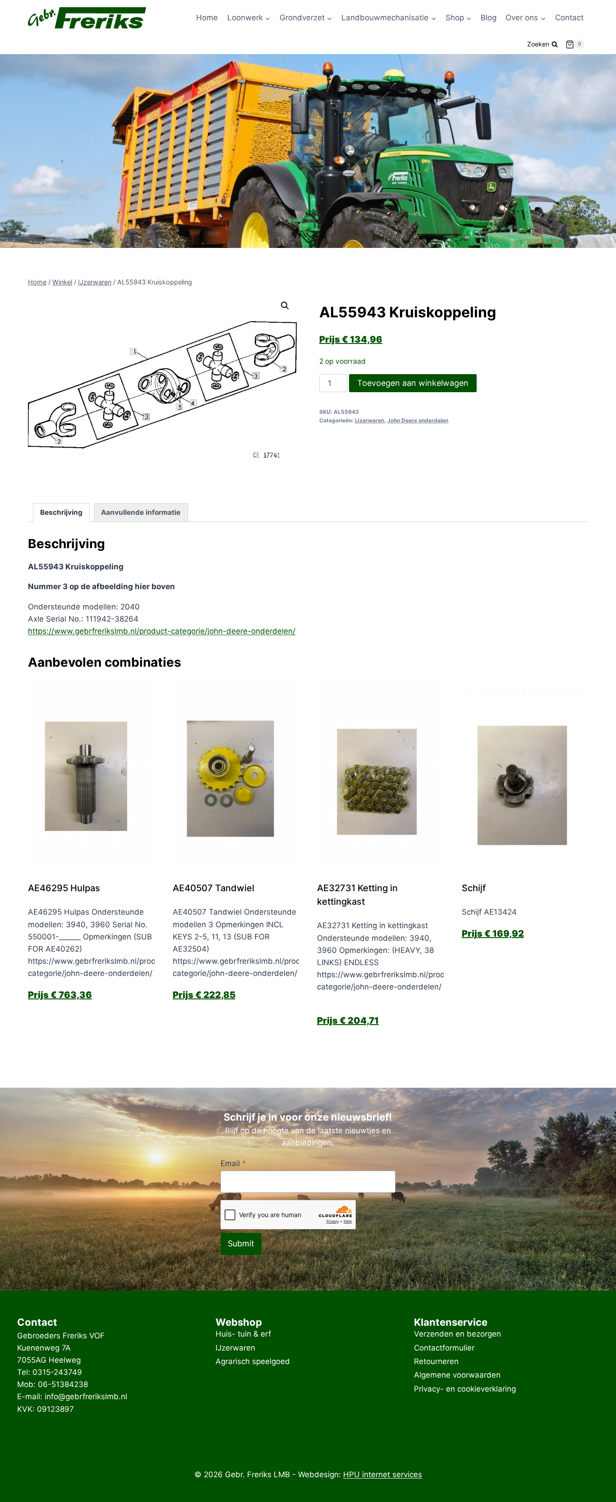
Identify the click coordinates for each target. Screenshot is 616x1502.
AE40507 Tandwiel (213, 888)
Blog (488, 17)
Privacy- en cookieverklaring (465, 1388)
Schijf (474, 888)
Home (207, 17)
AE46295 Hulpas (64, 888)
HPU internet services (382, 1474)
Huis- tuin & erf (243, 1334)
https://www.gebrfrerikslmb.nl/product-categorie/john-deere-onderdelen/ (161, 631)
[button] (285, 306)
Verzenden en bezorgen (457, 1334)
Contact (569, 17)
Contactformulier (444, 1347)
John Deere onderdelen (417, 420)
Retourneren (436, 1361)
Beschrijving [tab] (61, 512)
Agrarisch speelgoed (253, 1361)
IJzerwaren (369, 420)
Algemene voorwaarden (457, 1375)
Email (233, 1163)
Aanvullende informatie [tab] (140, 512)
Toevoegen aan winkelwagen (413, 383)
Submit (241, 1243)
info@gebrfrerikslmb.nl (86, 1396)
